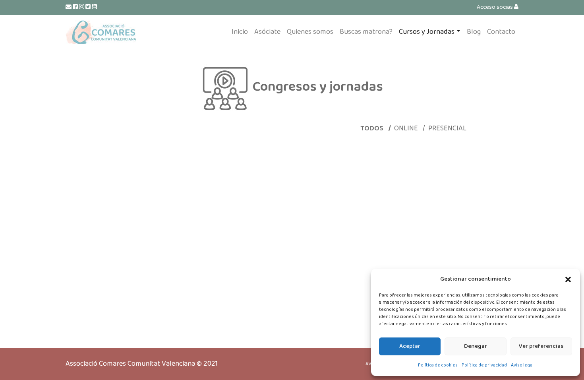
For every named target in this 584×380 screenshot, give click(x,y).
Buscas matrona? (366, 31)
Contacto (501, 31)
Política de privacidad (484, 365)
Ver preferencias (541, 346)
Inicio (240, 31)
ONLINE (407, 128)
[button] (568, 279)
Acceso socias (495, 7)
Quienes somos (310, 31)
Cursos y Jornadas (426, 31)
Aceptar (409, 346)
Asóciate (267, 31)
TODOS (372, 128)
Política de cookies (438, 365)
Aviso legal (522, 365)
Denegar (475, 346)
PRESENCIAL (447, 128)
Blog (474, 31)
